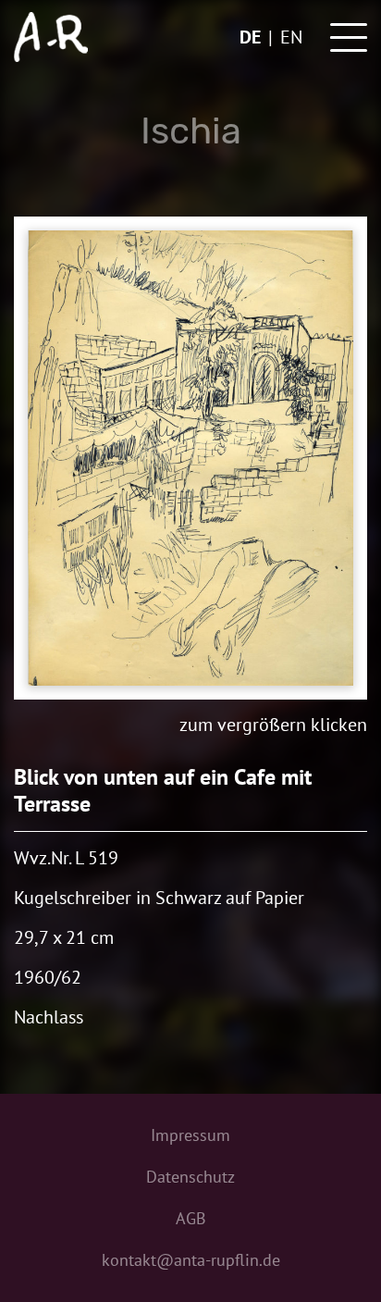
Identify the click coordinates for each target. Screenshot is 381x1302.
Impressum (190, 1135)
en (291, 37)
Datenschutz (190, 1176)
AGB (191, 1218)
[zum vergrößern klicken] (190, 458)
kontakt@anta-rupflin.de (191, 1260)
